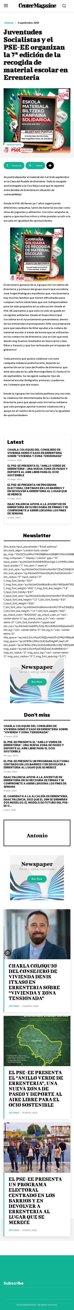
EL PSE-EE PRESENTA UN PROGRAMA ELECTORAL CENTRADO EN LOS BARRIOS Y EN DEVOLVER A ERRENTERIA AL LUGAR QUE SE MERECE (37, 489)
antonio (8, 22)
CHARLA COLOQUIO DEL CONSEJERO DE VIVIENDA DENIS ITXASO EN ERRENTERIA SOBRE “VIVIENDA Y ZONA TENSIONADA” (34, 452)
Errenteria (14, 144)
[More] (50, 165)
